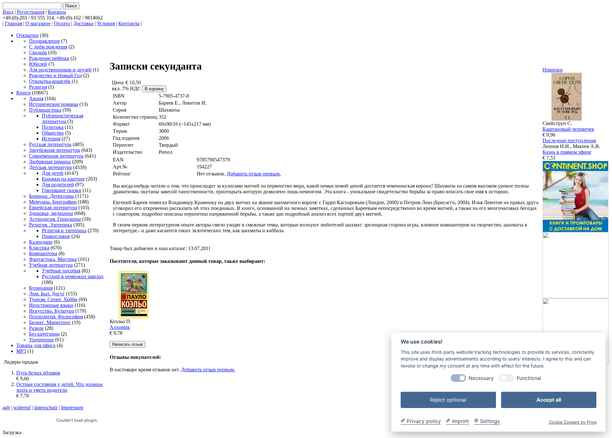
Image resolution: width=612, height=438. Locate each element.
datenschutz (46, 407)
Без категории (44, 334)
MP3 (21, 351)
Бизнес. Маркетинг (50, 322)
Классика (39, 247)
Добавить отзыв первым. (254, 173)
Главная (13, 23)
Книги (23, 92)
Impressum (72, 407)
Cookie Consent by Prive (572, 421)
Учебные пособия (61, 270)
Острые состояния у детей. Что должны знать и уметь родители (59, 387)
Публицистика (45, 110)
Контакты (129, 23)
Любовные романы (50, 161)
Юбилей (38, 64)
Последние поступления (569, 140)
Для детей (52, 173)
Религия (38, 87)
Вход (8, 12)
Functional (529, 378)
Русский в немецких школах (73, 276)
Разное (36, 328)
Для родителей (58, 184)
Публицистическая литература (62, 118)
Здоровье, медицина (51, 213)
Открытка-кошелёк (49, 81)
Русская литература (50, 144)
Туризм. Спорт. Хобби (53, 299)
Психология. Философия (56, 316)
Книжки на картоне (63, 179)
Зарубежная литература (54, 150)
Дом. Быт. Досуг (47, 293)
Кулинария (41, 288)
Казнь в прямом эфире (567, 152)
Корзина (57, 12)
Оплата (62, 23)
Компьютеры (43, 253)
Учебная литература (51, 265)
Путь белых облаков (38, 372)
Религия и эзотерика (64, 230)
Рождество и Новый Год (55, 75)
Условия (106, 23)
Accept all (548, 399)
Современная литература (56, 156)
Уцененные (41, 339)
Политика (52, 127)
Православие (56, 236)
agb (6, 407)
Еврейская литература (53, 207)
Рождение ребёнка (49, 58)
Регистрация (30, 12)
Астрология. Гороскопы (55, 219)
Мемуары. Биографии (52, 201)
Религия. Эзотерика (50, 224)
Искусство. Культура (51, 311)
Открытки (27, 35)
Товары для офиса (35, 345)
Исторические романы (53, 104)
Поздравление (44, 41)
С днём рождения (48, 46)
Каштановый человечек (568, 129)
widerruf (22, 407)
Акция (36, 98)
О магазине (38, 23)
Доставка (83, 23)
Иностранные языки (51, 305)
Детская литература (50, 167)
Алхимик (120, 327)
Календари (41, 242)
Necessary (481, 378)
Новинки (553, 69)
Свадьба (38, 52)
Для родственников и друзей (60, 69)
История (51, 138)
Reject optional (448, 399)
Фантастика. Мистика (53, 259)
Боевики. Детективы (51, 196)
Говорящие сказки (61, 190)
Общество (53, 133)
